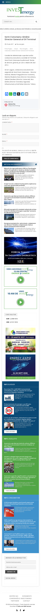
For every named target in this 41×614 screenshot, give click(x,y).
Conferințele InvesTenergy (20, 598)
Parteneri (15, 601)
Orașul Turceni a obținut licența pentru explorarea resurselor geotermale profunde (20, 184)
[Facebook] (20, 610)
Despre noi (13, 596)
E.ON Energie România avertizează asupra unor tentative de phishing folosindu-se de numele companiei (19, 503)
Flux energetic (20, 44)
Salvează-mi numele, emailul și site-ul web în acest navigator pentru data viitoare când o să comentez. (19, 153)
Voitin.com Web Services (24, 606)
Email (4, 141)
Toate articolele (10, 431)
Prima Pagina (8, 49)
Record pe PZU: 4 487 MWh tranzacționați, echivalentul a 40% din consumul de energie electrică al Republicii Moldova (18, 390)
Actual (16, 49)
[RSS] (17, 610)
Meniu (8, 2)
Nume (4, 134)
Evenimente (27, 596)
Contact (26, 601)
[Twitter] (24, 610)
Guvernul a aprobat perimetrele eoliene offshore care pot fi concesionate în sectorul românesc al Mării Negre (19, 197)
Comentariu (7, 122)
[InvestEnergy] (20, 11)
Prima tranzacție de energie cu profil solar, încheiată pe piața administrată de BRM (17, 405)
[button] (3, 2)
